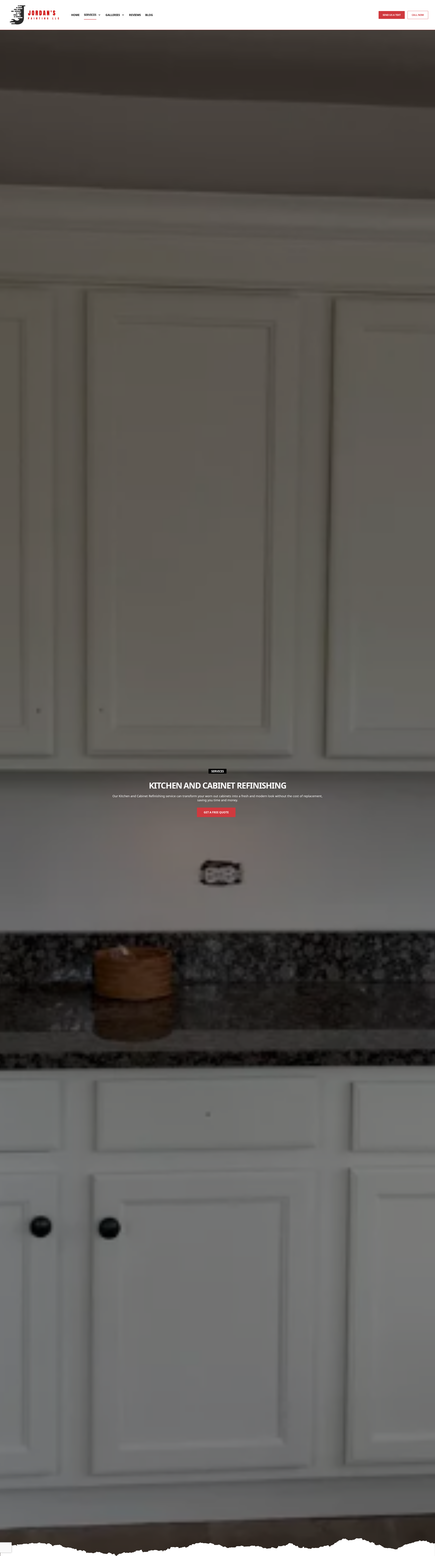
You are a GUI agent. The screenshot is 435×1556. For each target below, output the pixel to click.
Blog (149, 15)
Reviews (135, 15)
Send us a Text (392, 14)
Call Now (418, 14)
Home (75, 15)
